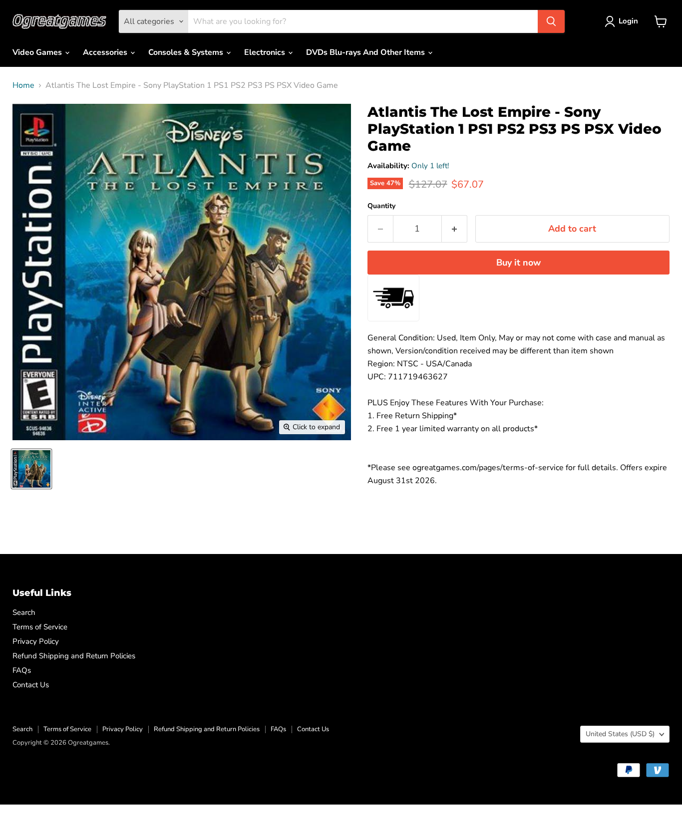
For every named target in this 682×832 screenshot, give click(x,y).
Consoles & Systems (186, 52)
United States (620, 734)
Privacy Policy (35, 641)
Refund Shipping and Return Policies (73, 656)
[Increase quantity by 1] (454, 229)
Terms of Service (39, 627)
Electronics (265, 52)
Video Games (38, 52)
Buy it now (518, 263)
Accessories (106, 52)
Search (23, 612)
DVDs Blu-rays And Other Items (366, 52)
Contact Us (30, 685)
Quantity (381, 206)
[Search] (551, 21)
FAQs (21, 670)
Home (23, 85)
